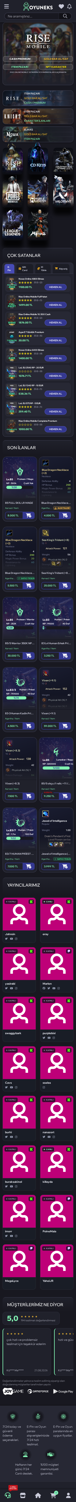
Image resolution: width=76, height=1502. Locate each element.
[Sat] (65, 515)
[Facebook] (44, 988)
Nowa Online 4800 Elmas (31, 279)
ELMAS (28, 129)
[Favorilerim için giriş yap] (61, 6)
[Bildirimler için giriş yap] (69, 6)
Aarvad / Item (12, 508)
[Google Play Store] (63, 1391)
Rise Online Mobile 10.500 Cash (34, 314)
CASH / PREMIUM (35, 102)
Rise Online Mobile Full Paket (33, 297)
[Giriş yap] (68, 1496)
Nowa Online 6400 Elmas (31, 350)
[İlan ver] (22, 1496)
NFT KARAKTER (56, 66)
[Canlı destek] (7, 1495)
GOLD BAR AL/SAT (56, 58)
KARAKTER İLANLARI (37, 120)
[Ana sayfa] (38, 1496)
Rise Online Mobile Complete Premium (38, 421)
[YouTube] (11, 938)
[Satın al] (29, 515)
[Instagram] (16, 938)
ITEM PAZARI (19, 66)
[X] (6, 938)
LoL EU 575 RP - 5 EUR (30, 403)
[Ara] (65, 16)
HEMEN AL (55, 287)
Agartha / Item (46, 508)
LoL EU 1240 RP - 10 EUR (31, 385)
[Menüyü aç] (6, 6)
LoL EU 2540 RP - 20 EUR (31, 367)
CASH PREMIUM (20, 58)
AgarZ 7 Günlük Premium (31, 332)
